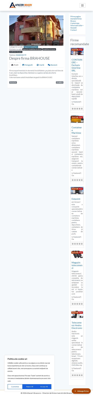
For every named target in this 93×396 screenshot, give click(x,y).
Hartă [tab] (41, 65)
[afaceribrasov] (77, 57)
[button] (13, 30)
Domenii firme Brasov (76, 20)
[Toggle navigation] (82, 5)
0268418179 (21, 55)
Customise (15, 387)
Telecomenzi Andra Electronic (77, 325)
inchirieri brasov (16, 52)
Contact (73, 30)
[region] (29, 373)
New (80, 50)
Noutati (73, 28)
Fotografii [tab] (29, 65)
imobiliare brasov (49, 49)
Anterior (13, 82)
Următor (60, 82)
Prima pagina (75, 16)
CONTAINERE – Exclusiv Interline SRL (77, 65)
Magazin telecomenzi (77, 265)
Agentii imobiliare (30, 47)
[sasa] (77, 125)
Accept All (44, 387)
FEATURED (76, 50)
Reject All (29, 387)
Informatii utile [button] (76, 25)
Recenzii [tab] (54, 65)
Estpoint (76, 198)
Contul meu (74, 23)
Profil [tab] (16, 65)
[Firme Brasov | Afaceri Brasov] (20, 5)
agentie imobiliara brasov (32, 49)
